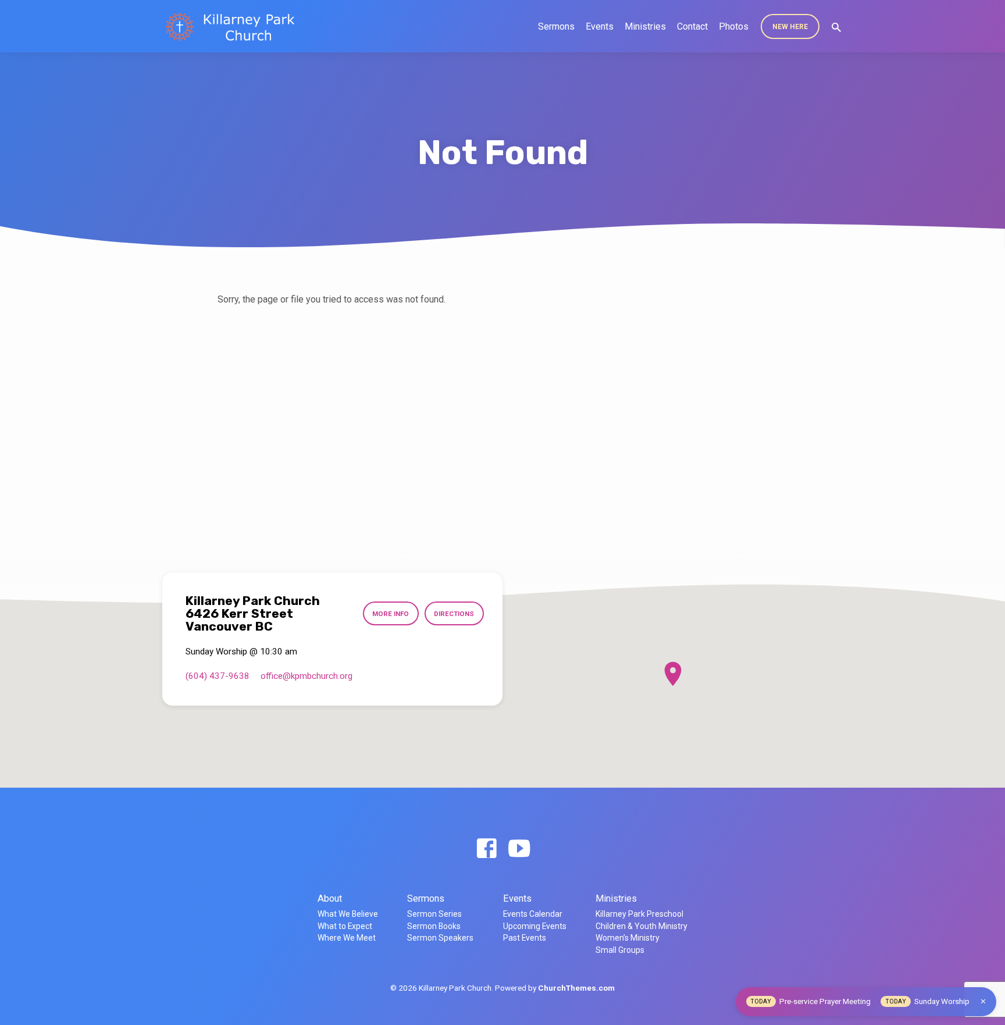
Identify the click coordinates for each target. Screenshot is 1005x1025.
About (330, 898)
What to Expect (345, 926)
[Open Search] (836, 27)
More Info (390, 614)
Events (600, 26)
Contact (692, 26)
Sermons (556, 26)
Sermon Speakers (440, 937)
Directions (454, 614)
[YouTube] (519, 849)
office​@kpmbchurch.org (306, 676)
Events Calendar (532, 914)
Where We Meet (347, 937)
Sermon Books (434, 926)
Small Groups (620, 950)
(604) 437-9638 (218, 676)
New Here (790, 27)
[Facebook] (486, 849)
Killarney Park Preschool (639, 914)
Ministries (645, 26)
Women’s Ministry (628, 937)
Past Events (524, 937)
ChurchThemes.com (576, 987)
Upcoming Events (534, 926)
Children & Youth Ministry (641, 926)
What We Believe (348, 914)
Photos (734, 26)
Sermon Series (434, 914)
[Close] (983, 1001)
